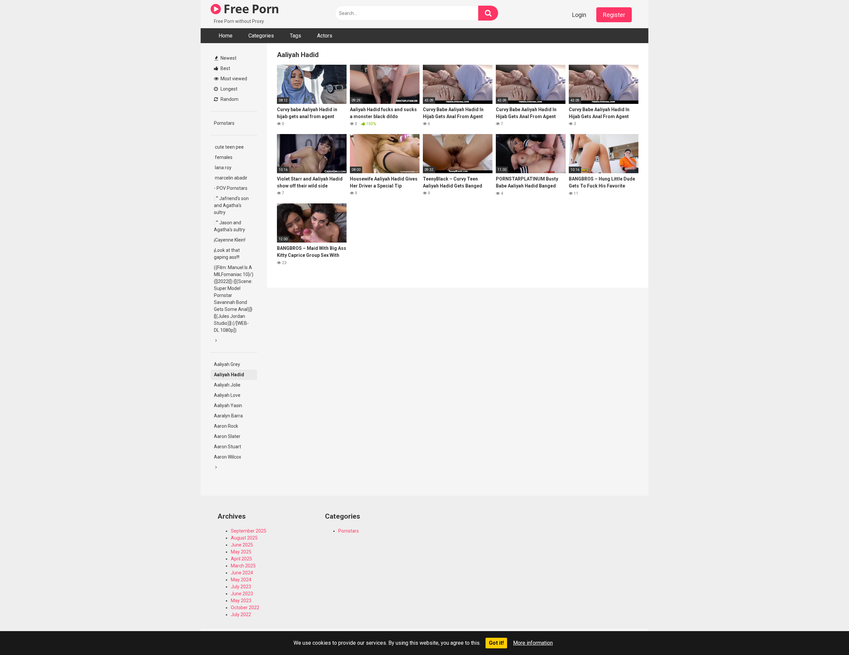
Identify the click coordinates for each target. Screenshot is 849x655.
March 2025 (243, 565)
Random (229, 99)
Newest (228, 58)
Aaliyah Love (227, 395)
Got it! (496, 643)
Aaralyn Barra (228, 415)
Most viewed (233, 78)
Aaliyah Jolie (227, 385)
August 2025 (244, 538)
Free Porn (250, 9)
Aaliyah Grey (227, 364)
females (223, 157)
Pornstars (224, 123)
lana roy (222, 167)
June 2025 (242, 544)
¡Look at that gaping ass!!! (227, 254)
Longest (228, 89)
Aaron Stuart (227, 446)
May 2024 (241, 579)
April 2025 (241, 558)
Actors (324, 36)
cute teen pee (229, 147)
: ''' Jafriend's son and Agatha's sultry (231, 205)
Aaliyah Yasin (228, 405)
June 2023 (242, 593)
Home (225, 36)
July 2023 (241, 586)
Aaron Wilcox (227, 457)
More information (533, 643)
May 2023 (241, 600)
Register (614, 14)
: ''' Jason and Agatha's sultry (229, 226)
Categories (261, 36)
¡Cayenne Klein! (229, 240)
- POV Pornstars (230, 188)
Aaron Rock (226, 426)
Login (579, 14)
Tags (295, 36)
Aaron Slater (227, 436)
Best (225, 68)
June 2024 (242, 572)
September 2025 (248, 531)
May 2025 (241, 551)
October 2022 (245, 607)
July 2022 (241, 614)
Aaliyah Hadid (229, 374)
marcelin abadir (230, 178)
